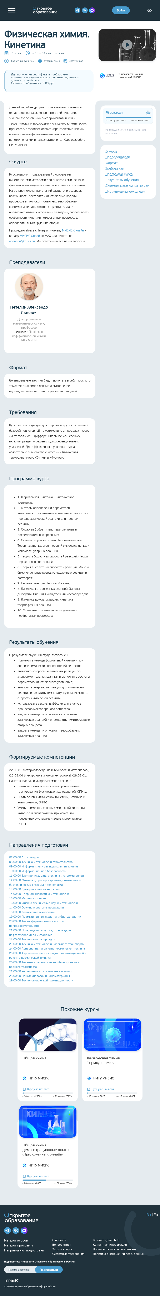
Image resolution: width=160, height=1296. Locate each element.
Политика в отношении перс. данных (118, 1254)
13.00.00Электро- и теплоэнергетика (34, 889)
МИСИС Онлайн (73, 230)
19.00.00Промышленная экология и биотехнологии (45, 916)
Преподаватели (117, 157)
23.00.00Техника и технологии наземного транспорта (46, 944)
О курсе (111, 151)
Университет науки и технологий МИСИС (131, 76)
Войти (121, 10)
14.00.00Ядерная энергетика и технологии (39, 894)
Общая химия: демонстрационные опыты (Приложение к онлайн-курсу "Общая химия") (45, 1150)
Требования (114, 168)
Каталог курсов (16, 1240)
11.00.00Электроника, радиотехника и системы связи (46, 875)
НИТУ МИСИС (39, 1078)
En (156, 1214)
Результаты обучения (122, 180)
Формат (111, 163)
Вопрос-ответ (61, 1244)
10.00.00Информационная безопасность (37, 871)
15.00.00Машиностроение (27, 898)
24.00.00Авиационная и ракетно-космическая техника (47, 948)
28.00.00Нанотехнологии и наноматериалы (39, 976)
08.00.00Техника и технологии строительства (41, 862)
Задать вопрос (62, 1249)
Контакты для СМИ (106, 1240)
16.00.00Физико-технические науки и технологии (43, 903)
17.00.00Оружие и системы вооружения (37, 907)
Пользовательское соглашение (114, 1249)
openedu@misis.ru (22, 241)
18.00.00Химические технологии (32, 912)
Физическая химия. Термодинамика (104, 1060)
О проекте (59, 1240)
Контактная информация (110, 1244)
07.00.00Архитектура (24, 857)
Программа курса (119, 174)
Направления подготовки (125, 191)
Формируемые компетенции (127, 185)
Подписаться (49, 1270)
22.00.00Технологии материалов (32, 939)
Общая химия (34, 1058)
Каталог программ (18, 1245)
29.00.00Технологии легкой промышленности (41, 980)
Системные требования (68, 1254)
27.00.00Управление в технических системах (40, 971)
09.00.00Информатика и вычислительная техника (44, 866)
